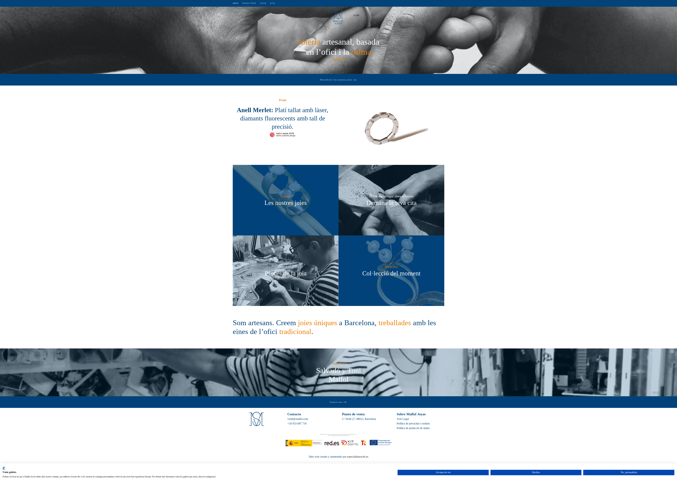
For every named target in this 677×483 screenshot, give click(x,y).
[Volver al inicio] (338, 15)
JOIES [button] (263, 3)
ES (357, 15)
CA (354, 15)
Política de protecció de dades (413, 428)
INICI (236, 3)
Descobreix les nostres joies (336, 80)
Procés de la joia (286, 273)
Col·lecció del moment (391, 273)
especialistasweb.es (357, 456)
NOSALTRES (249, 3)
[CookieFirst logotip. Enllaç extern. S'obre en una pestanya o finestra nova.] (4, 468)
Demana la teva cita (391, 202)
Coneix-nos (336, 402)
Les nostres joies (285, 202)
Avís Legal (403, 418)
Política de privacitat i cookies (413, 423)
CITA (272, 3)
